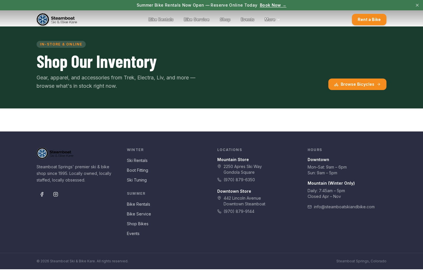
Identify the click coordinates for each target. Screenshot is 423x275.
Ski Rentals (137, 160)
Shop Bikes (137, 223)
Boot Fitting (137, 170)
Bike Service (196, 19)
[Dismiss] (417, 5)
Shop (225, 19)
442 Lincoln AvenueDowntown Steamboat (244, 201)
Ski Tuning (137, 179)
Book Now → (273, 5)
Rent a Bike (369, 19)
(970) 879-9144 (239, 211)
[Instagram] (55, 194)
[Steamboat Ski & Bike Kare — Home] (57, 19)
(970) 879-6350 (239, 179)
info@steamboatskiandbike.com (344, 206)
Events (247, 19)
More (270, 19)
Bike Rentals (161, 19)
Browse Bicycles (357, 84)
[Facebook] (42, 194)
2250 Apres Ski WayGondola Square (243, 169)
